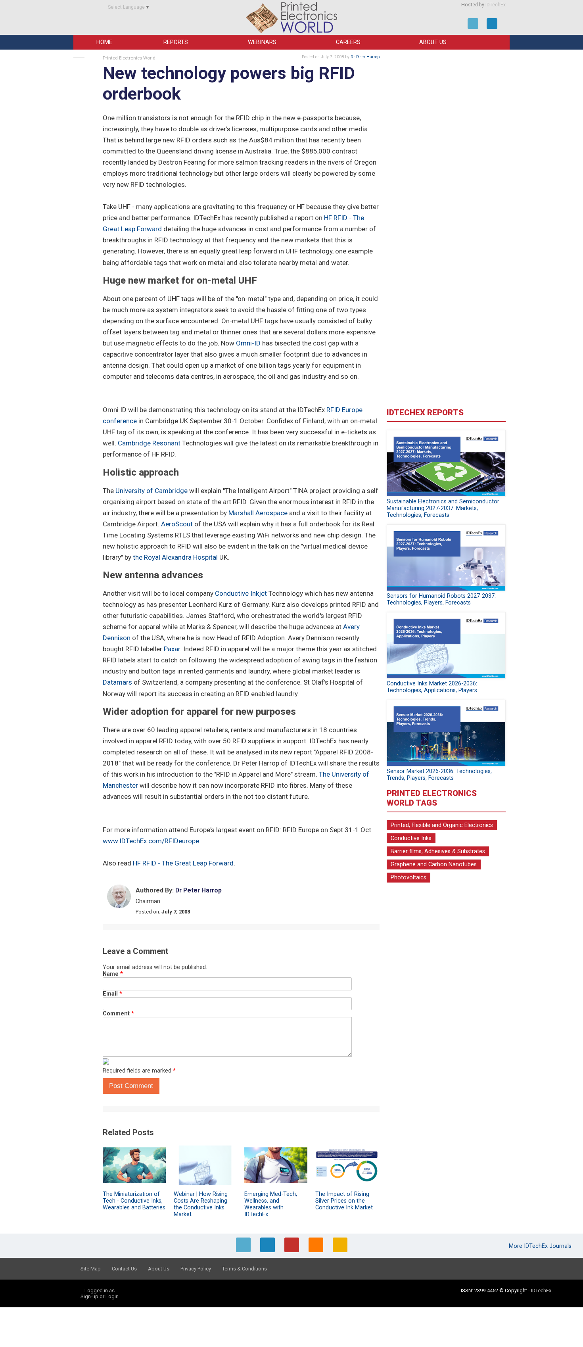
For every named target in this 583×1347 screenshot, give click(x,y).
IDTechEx (495, 5)
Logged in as (99, 1290)
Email (112, 993)
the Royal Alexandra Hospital (175, 557)
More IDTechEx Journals (541, 1246)
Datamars (117, 682)
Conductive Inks (411, 838)
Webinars (262, 42)
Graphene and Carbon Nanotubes (434, 864)
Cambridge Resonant (149, 443)
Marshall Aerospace (258, 513)
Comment (118, 1013)
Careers (348, 42)
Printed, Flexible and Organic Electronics (442, 825)
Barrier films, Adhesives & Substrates (438, 851)
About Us (433, 42)
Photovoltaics (408, 877)
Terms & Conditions (244, 1269)
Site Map (91, 1269)
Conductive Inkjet (241, 593)
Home (104, 42)
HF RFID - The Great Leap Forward (183, 863)
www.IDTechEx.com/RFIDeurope (151, 841)
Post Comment (131, 1086)
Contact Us (124, 1269)
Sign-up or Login (100, 1296)
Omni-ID (248, 343)
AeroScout (177, 524)
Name (113, 974)
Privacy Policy (195, 1269)
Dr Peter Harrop (365, 57)
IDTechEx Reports (425, 412)
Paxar (172, 649)
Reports (175, 42)
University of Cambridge (151, 491)
